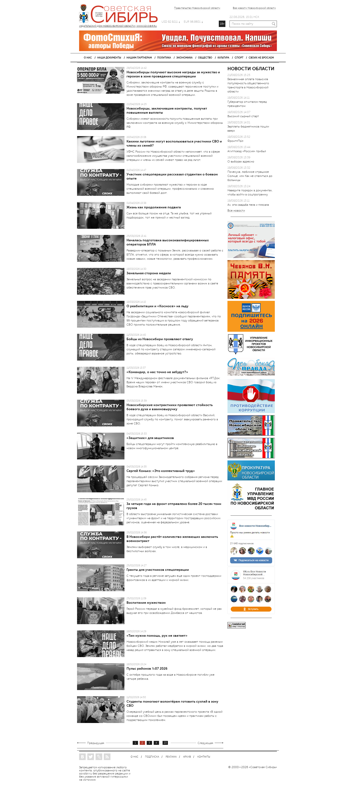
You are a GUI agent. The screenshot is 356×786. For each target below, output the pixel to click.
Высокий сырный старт (243, 116)
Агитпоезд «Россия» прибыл (246, 151)
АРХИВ (187, 757)
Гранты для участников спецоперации (157, 570)
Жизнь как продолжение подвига (153, 207)
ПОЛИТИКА (164, 57)
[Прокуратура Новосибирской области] (251, 479)
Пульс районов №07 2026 (146, 668)
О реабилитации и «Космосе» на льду (157, 306)
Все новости (236, 210)
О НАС (88, 57)
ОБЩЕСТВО (205, 57)
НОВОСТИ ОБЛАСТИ (250, 68)
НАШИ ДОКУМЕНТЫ (109, 57)
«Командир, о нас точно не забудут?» (157, 372)
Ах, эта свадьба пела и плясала (248, 204)
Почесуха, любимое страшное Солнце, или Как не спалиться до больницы (249, 176)
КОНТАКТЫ (203, 757)
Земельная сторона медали (148, 273)
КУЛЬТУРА (223, 57)
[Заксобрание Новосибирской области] (251, 457)
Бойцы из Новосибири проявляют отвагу (159, 339)
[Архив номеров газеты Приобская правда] (251, 376)
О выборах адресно (240, 161)
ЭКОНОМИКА (184, 57)
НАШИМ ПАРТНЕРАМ (139, 57)
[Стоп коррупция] (251, 412)
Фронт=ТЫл (235, 140)
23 (165, 743)
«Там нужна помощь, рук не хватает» (156, 636)
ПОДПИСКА (152, 757)
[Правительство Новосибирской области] (251, 434)
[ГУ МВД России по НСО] (251, 509)
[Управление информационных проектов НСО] (251, 353)
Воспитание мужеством (146, 603)
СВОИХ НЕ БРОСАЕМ (261, 57)
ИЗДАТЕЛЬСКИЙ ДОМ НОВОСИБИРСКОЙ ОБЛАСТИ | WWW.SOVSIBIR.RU (120, 14)
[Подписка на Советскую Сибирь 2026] (251, 330)
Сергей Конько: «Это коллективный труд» (160, 471)
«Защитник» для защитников (150, 438)
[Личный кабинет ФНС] (251, 257)
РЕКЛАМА (171, 757)
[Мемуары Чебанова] (251, 297)
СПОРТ (239, 57)
